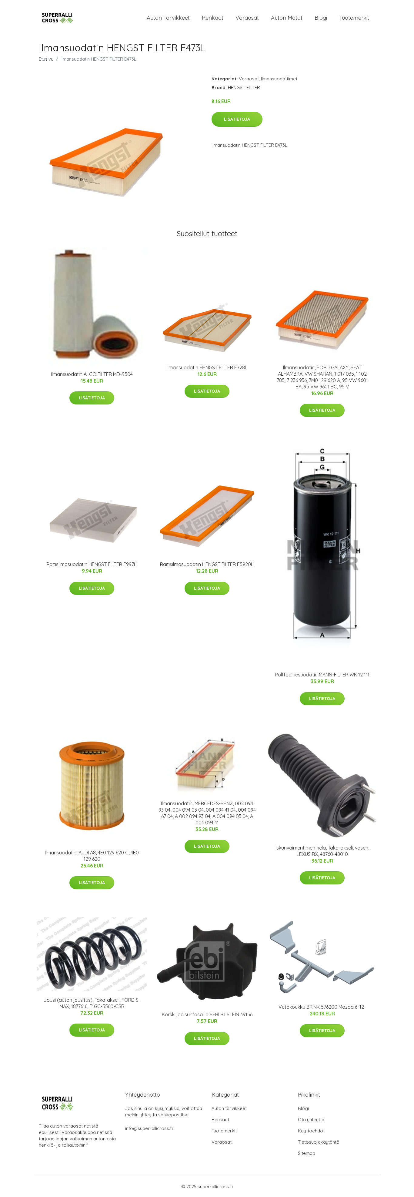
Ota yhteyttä (311, 1119)
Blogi (321, 17)
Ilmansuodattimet (279, 79)
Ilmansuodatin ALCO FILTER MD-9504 (92, 374)
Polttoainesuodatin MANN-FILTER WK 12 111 (322, 675)
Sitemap (306, 1153)
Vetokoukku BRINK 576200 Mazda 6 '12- (322, 1007)
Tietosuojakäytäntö (318, 1142)
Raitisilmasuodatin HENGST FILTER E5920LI (207, 564)
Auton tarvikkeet (168, 17)
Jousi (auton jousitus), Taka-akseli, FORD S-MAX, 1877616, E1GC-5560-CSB (92, 1003)
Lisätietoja (237, 119)
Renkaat (212, 17)
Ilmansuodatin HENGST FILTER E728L (207, 367)
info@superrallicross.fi (149, 1128)
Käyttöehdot (311, 1131)
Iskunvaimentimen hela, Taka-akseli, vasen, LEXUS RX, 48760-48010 (322, 851)
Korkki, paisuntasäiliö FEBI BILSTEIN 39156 (207, 1014)
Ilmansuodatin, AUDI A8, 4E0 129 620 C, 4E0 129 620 (92, 856)
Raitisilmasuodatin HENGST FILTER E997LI (91, 564)
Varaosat (247, 17)
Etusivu (46, 59)
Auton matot (286, 17)
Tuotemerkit (354, 17)
